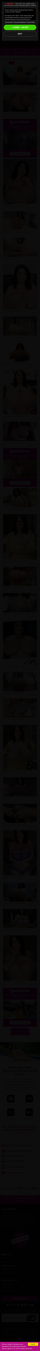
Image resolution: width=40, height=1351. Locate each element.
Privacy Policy (31, 22)
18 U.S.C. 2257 (9, 22)
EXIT (20, 33)
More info (29, 1348)
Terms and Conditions (20, 22)
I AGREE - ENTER (20, 27)
